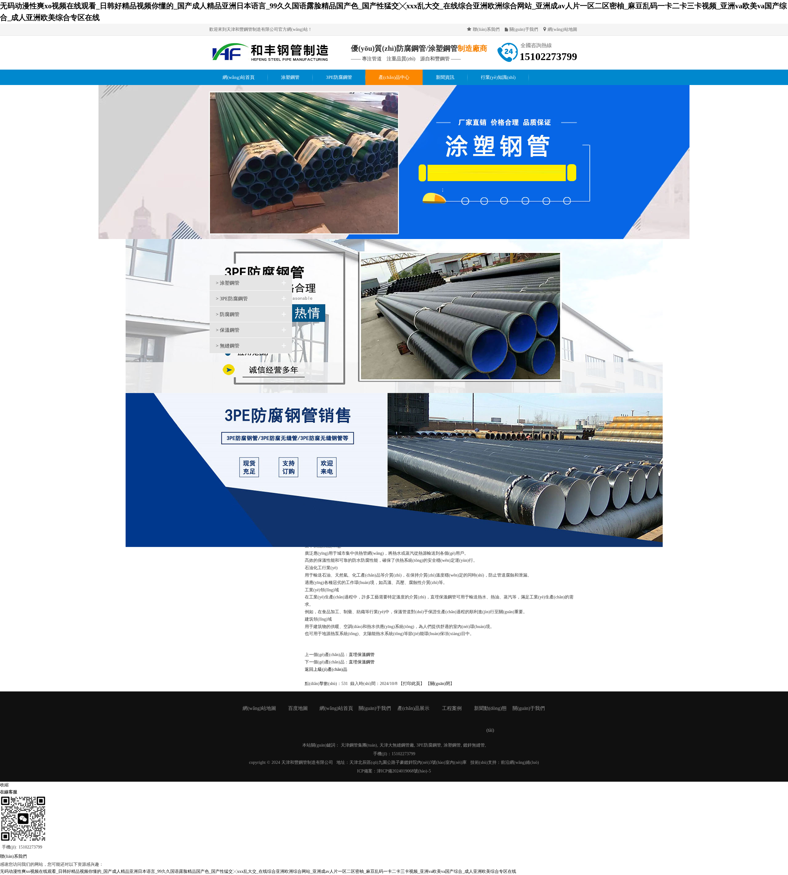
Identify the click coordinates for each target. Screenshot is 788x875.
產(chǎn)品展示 (413, 708)
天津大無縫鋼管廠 (397, 745)
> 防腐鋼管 (227, 314)
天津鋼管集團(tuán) (359, 745)
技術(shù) (479, 762)
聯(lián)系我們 (486, 29)
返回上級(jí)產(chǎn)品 (326, 669)
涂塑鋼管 (290, 77)
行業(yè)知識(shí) (498, 77)
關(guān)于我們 (523, 29)
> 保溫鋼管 (227, 330)
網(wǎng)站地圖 (562, 29)
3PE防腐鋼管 (339, 77)
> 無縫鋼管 (227, 345)
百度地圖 (298, 708)
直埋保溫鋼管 (362, 654)
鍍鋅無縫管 (474, 745)
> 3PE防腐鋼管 (232, 298)
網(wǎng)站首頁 (239, 77)
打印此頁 (411, 683)
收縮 (4, 785)
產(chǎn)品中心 (394, 77)
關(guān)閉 (440, 683)
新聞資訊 (445, 77)
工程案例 (452, 708)
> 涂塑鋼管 (227, 283)
